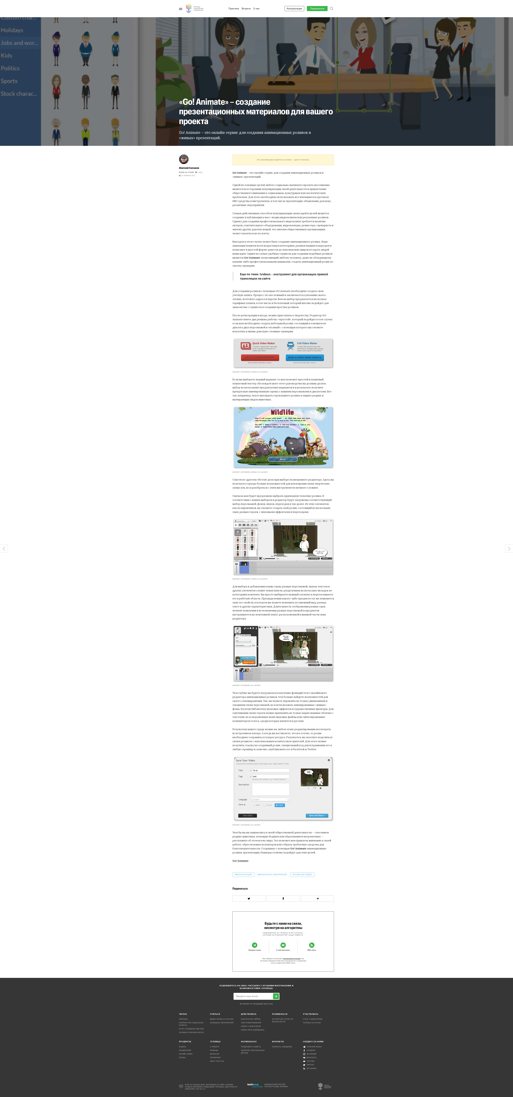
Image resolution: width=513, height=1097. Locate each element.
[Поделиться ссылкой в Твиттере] (248, 898)
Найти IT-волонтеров (251, 1026)
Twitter (310, 1065)
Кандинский (185, 1050)
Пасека (182, 1058)
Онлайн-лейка (186, 1054)
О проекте (214, 1047)
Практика (233, 8)
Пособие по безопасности (191, 1032)
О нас (256, 8)
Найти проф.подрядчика (252, 1030)
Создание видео (303, 874)
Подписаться (317, 8)
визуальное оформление (273, 874)
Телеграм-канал (314, 1047)
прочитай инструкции (291, 958)
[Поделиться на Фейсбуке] (283, 898)
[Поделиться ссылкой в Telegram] (317, 898)
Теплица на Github (312, 1023)
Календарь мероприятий (222, 1023)
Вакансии (214, 1054)
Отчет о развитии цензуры (191, 1029)
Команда (214, 1050)
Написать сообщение (282, 1047)
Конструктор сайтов (250, 1019)
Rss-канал (312, 1068)
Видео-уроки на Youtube (221, 1019)
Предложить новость (251, 1047)
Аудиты (182, 1047)
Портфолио (215, 1058)
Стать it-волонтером (312, 1019)
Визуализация (244, 874)
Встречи (246, 8)
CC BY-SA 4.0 (200, 1089)
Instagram (311, 1054)
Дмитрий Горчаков (189, 167)
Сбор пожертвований (251, 1023)
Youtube (310, 1061)
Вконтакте (311, 1058)
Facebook (311, 1050)
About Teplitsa (217, 1061)
